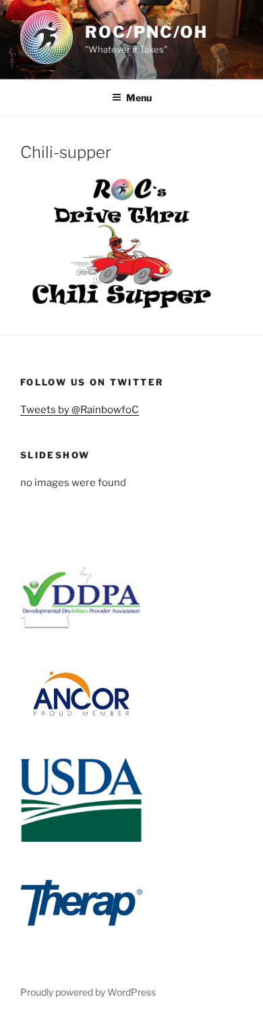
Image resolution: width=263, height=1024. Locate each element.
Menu (139, 97)
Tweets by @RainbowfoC (79, 410)
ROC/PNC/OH (146, 32)
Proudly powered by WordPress (88, 992)
